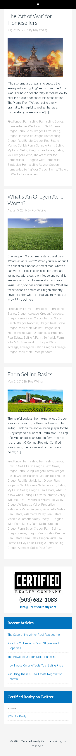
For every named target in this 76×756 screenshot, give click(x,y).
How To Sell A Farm (47, 126)
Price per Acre (43, 352)
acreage (13, 347)
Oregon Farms (43, 318)
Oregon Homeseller (20, 136)
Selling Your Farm (41, 548)
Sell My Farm (26, 145)
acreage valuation (31, 347)
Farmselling (30, 121)
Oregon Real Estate (20, 140)
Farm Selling (22, 524)
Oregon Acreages (51, 313)
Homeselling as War (20, 126)
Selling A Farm (45, 145)
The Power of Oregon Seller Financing (32, 657)
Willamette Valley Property (25, 509)
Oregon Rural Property (48, 333)
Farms (27, 309)
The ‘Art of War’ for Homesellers (30, 19)
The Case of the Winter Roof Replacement (35, 634)
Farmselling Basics (51, 121)
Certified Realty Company (37, 741)
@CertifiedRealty (17, 716)
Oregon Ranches (28, 323)
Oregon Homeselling (47, 136)
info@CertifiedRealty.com (38, 607)
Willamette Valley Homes (24, 500)
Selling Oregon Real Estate (37, 150)
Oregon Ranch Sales (40, 533)
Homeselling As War (35, 164)
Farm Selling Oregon (45, 524)
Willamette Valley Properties (36, 504)
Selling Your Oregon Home (40, 169)
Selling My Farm (53, 337)
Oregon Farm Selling (47, 131)
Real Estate (15, 337)
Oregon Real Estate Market (25, 328)
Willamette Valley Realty (33, 519)
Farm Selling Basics (30, 374)
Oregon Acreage (28, 313)
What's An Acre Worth (21, 342)
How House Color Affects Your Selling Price (35, 665)
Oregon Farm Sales (20, 131)
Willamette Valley (54, 495)
